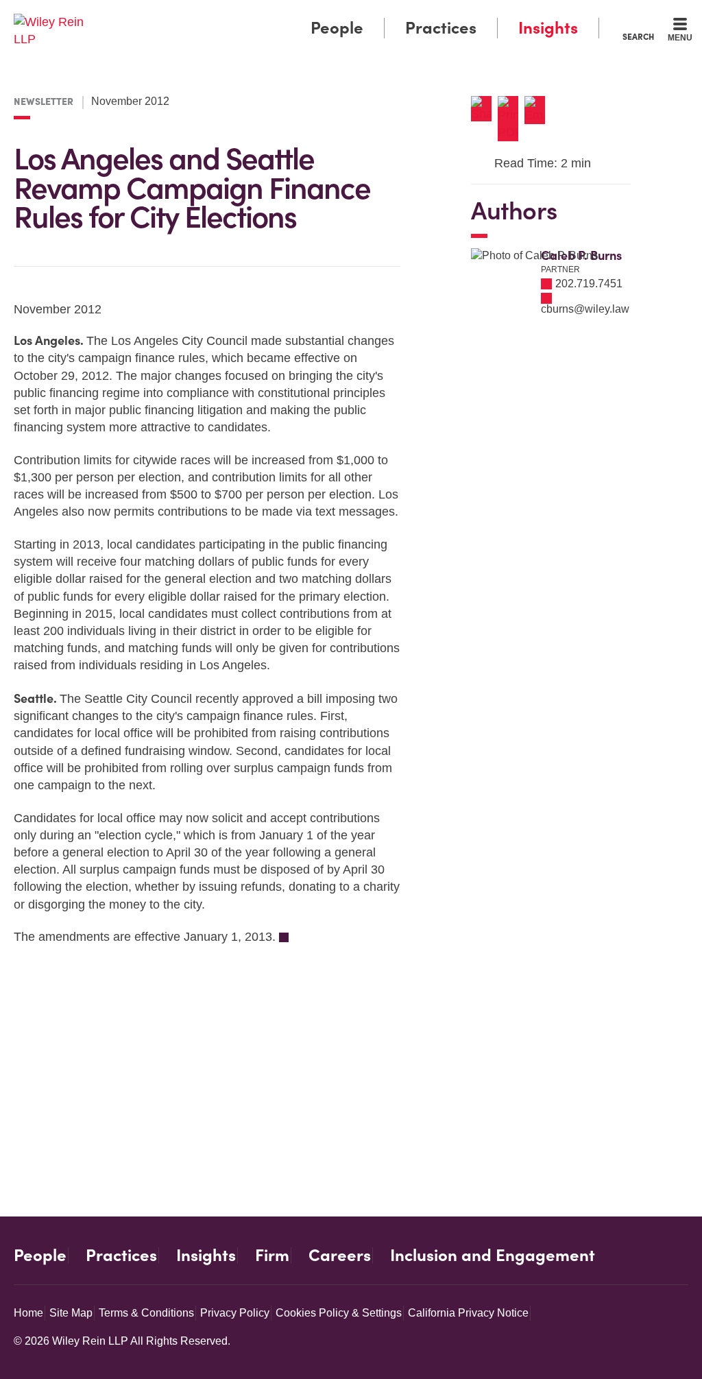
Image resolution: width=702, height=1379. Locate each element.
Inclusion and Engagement (492, 1255)
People (337, 27)
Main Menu (310, 15)
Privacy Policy (234, 1313)
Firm (272, 1255)
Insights (548, 27)
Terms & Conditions (146, 1313)
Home (28, 1313)
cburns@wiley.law (585, 309)
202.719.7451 (588, 283)
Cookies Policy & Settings (339, 1313)
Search (638, 36)
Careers (339, 1255)
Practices (440, 27)
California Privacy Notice (468, 1313)
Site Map (71, 1313)
